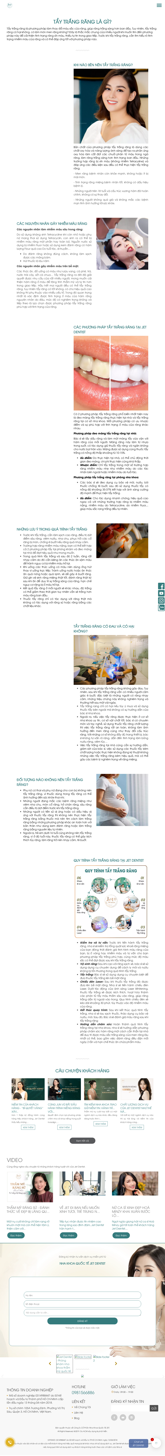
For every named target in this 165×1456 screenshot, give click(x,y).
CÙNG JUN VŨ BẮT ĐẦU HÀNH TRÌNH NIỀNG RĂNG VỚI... (64, 1108)
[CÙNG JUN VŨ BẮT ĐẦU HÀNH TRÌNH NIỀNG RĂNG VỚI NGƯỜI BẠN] (64, 1089)
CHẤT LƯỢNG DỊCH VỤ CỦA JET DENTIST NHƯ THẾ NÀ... (136, 1108)
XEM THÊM (28, 1127)
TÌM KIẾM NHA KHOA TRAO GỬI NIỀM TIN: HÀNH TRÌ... (100, 1106)
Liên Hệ (78, 1412)
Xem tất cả (82, 1140)
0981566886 (83, 1392)
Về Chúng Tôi (82, 1407)
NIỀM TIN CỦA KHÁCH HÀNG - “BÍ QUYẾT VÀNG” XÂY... (27, 1108)
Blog (76, 1418)
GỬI (153, 1408)
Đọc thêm (15, 1235)
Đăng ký (82, 1320)
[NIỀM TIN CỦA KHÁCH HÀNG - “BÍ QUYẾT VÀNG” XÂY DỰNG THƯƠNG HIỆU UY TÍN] (28, 1089)
